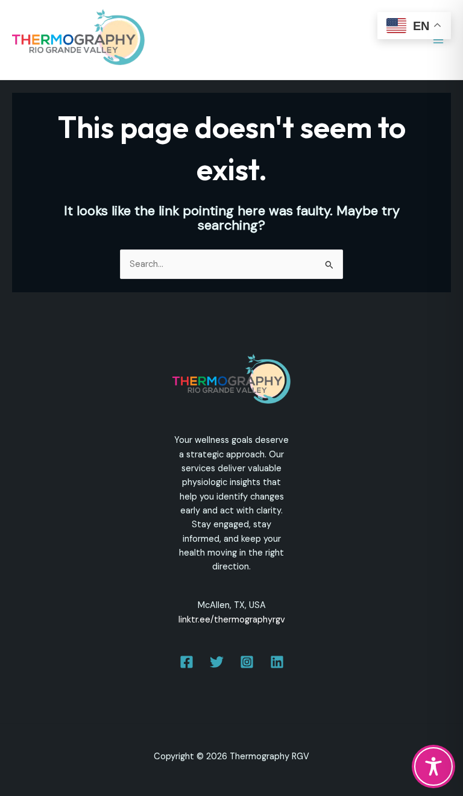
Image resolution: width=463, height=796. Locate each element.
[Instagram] (247, 662)
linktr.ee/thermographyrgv (231, 619)
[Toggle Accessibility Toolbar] (433, 766)
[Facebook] (187, 662)
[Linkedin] (277, 662)
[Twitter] (217, 662)
